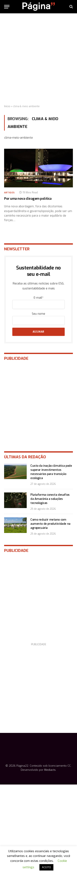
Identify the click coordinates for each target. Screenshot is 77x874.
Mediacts (50, 770)
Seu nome (38, 314)
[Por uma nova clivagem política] (38, 168)
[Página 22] (38, 6)
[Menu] (6, 6)
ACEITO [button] (46, 867)
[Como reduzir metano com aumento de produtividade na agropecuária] (15, 525)
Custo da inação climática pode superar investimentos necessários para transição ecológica (51, 472)
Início (7, 106)
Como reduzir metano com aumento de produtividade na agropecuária (50, 524)
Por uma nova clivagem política (28, 198)
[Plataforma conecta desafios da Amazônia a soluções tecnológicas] (15, 500)
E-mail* (38, 298)
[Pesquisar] (71, 6)
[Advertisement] (38, 59)
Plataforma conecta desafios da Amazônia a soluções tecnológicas (50, 499)
